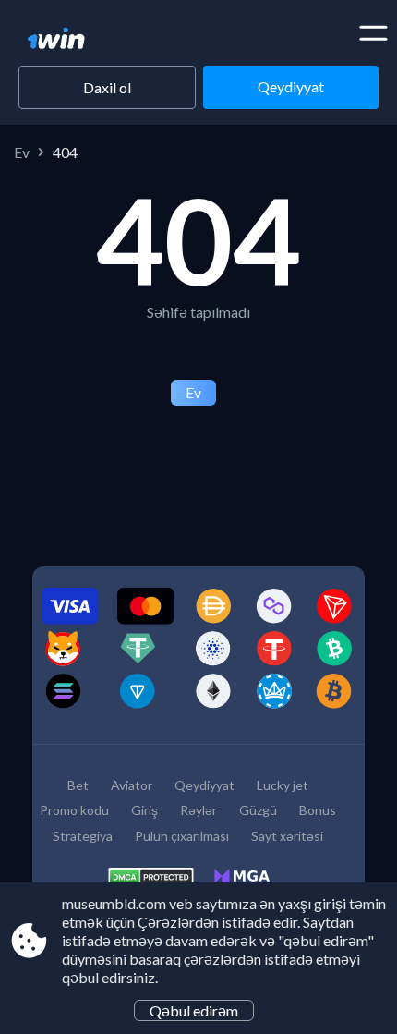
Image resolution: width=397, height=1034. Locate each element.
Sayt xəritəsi (287, 836)
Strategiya (83, 836)
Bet (78, 785)
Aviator (131, 785)
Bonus (317, 810)
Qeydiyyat (291, 86)
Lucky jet (282, 785)
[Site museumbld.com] (90, 39)
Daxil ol (107, 87)
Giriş (144, 810)
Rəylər (198, 810)
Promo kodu (74, 810)
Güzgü (258, 810)
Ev (22, 152)
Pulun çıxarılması (182, 836)
